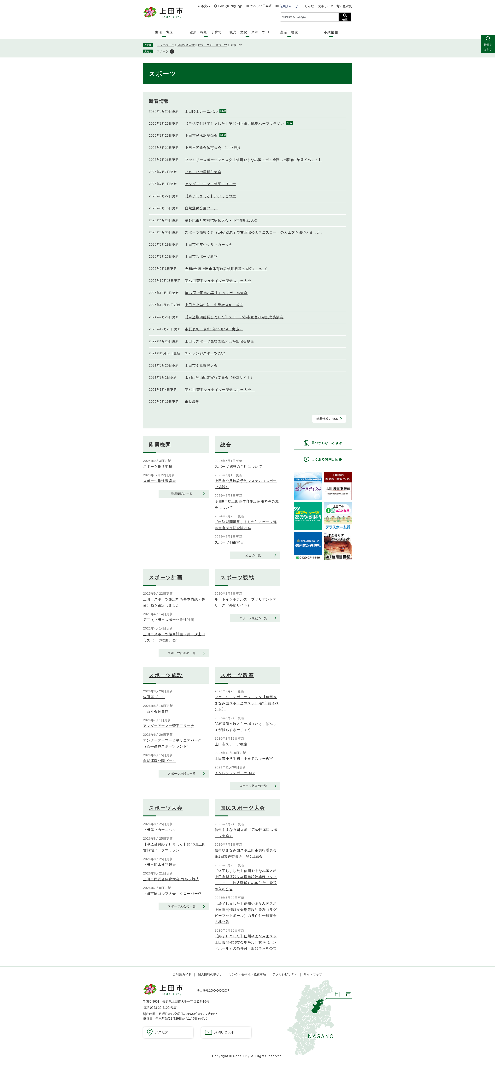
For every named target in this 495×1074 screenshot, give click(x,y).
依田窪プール (154, 697)
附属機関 (160, 445)
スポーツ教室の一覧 (253, 785)
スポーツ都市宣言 (229, 542)
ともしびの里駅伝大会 (203, 172)
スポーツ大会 (166, 808)
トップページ (165, 45)
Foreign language (230, 6)
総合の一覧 (253, 555)
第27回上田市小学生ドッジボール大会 (216, 293)
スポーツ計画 (166, 577)
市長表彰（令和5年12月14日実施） (214, 329)
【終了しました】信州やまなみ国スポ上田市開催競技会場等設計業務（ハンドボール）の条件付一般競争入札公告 (246, 942)
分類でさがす (186, 45)
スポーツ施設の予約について (238, 466)
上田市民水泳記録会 (201, 136)
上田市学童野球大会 (201, 365)
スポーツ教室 (237, 675)
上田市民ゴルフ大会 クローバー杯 (172, 894)
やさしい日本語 (261, 6)
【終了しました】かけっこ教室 (210, 196)
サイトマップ (313, 974)
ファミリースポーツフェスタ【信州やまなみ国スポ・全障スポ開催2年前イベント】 (253, 160)
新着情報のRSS (327, 418)
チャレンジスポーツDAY (205, 353)
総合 (225, 445)
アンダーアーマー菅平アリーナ (210, 184)
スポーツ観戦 (237, 577)
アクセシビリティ (284, 974)
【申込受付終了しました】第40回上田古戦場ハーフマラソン (234, 124)
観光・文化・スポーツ (212, 45)
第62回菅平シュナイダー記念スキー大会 (220, 390)
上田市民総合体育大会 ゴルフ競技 (213, 148)
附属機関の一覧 (181, 493)
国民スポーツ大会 (242, 808)
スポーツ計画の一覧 (181, 653)
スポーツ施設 (166, 675)
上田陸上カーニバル (201, 111)
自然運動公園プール (201, 208)
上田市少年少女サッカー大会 (208, 245)
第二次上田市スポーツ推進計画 (168, 620)
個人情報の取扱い (210, 974)
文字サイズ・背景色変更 (335, 6)
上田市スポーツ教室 (201, 257)
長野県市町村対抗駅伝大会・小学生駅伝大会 (221, 220)
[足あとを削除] (172, 51)
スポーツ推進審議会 (159, 481)
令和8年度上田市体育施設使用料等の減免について (226, 269)
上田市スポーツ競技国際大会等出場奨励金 (219, 341)
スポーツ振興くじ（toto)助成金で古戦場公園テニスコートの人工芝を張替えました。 (254, 232)
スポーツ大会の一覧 (181, 906)
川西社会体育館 (156, 711)
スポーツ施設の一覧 (181, 773)
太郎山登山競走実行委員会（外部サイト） (219, 377)
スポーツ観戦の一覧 (253, 618)
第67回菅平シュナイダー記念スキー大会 (218, 281)
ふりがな (308, 6)
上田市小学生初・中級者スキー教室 (214, 305)
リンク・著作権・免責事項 (247, 974)
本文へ (205, 6)
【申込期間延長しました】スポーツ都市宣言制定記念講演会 (234, 317)
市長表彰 (192, 402)
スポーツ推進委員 (157, 466)
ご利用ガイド (182, 974)
